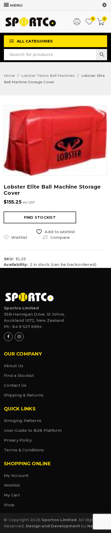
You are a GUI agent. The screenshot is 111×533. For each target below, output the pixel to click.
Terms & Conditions (24, 449)
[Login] (77, 23)
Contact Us (15, 385)
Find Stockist (40, 217)
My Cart (12, 495)
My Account (16, 475)
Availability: (16, 264)
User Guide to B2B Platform (33, 430)
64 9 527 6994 (27, 326)
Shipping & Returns (24, 395)
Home (9, 75)
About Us (13, 365)
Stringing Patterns (23, 420)
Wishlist (12, 485)
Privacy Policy (18, 440)
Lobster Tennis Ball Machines (48, 75)
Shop (9, 504)
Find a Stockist (19, 375)
